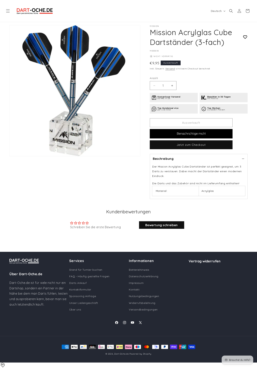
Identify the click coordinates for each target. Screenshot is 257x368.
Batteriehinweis (139, 269)
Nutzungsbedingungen (144, 296)
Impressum (136, 283)
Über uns (75, 309)
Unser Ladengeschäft (83, 303)
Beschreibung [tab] (163, 159)
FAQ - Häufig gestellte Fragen (89, 276)
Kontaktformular (80, 289)
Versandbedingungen (143, 309)
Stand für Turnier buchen (85, 269)
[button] (8, 11)
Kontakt (134, 289)
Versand (170, 68)
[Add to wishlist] (245, 37)
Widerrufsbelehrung (142, 303)
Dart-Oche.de (121, 354)
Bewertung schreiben (161, 225)
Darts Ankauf (78, 283)
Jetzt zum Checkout (191, 145)
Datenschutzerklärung (143, 276)
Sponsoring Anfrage (82, 296)
